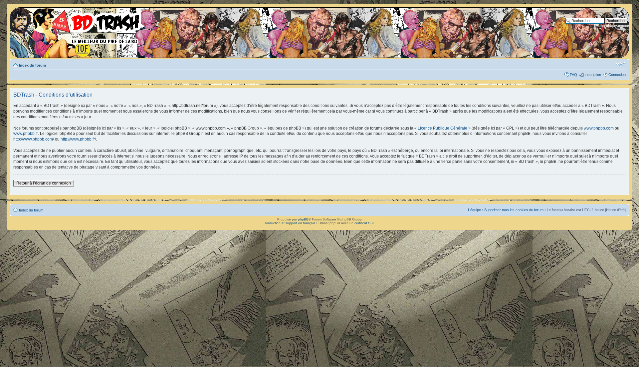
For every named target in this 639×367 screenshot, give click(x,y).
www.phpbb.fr (25, 133)
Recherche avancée (610, 26)
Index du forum (32, 65)
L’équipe (474, 210)
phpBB (303, 219)
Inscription (592, 75)
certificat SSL (364, 223)
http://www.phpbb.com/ (33, 139)
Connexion (617, 75)
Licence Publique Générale (442, 128)
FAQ (573, 75)
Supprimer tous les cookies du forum (513, 210)
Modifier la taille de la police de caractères (621, 64)
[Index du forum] (78, 27)
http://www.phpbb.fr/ (78, 139)
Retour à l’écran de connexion (43, 183)
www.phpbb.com (599, 128)
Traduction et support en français (289, 223)
